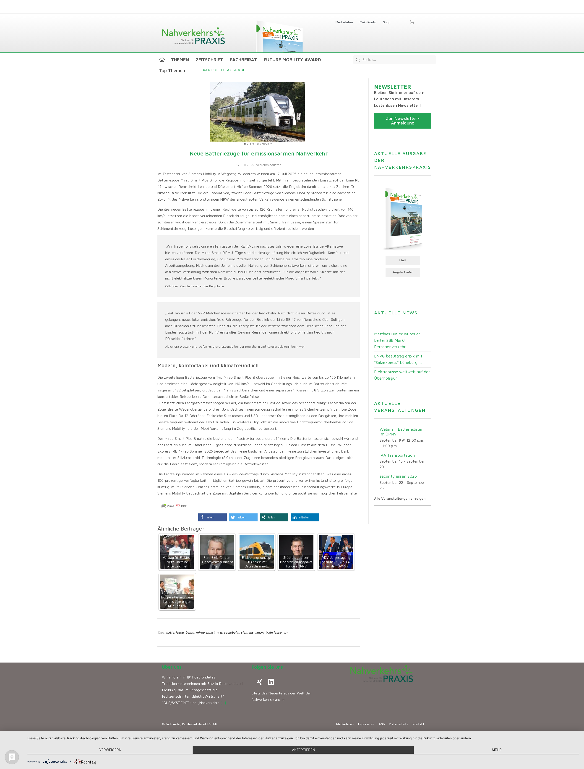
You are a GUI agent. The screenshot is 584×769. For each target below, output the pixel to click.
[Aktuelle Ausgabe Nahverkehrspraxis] (402, 218)
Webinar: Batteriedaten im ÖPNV (401, 431)
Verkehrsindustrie (268, 165)
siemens (247, 632)
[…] (223, 703)
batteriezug (175, 632)
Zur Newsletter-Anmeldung (403, 120)
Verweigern (110, 750)
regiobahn (231, 632)
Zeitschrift (209, 59)
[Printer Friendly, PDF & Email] (174, 506)
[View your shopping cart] (412, 22)
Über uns (172, 667)
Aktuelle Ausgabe (224, 70)
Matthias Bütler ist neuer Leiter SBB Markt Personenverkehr (397, 340)
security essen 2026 (398, 476)
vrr (285, 632)
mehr (497, 750)
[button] (212, 517)
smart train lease (268, 632)
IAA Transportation (397, 455)
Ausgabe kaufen (402, 272)
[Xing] (259, 681)
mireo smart (205, 632)
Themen (180, 59)
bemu (189, 632)
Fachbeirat (243, 59)
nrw (219, 632)
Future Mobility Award (292, 59)
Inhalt (403, 260)
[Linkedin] (271, 681)
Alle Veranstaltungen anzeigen (399, 498)
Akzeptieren (303, 750)
